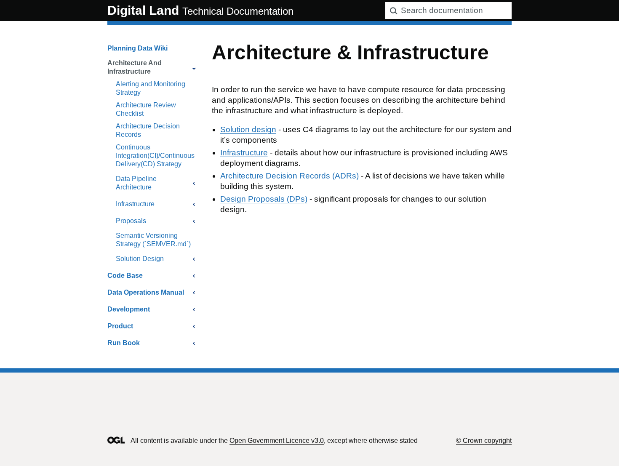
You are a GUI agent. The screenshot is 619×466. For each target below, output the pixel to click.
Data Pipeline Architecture (136, 183)
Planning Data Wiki (137, 48)
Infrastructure (135, 204)
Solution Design (140, 258)
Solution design (248, 129)
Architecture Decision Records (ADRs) (289, 175)
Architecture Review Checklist (146, 109)
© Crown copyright (484, 440)
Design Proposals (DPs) (263, 198)
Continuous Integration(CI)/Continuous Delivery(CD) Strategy (155, 156)
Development (128, 309)
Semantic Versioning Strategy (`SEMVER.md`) (153, 240)
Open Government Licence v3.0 (276, 440)
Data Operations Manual (145, 292)
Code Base (125, 275)
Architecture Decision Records (148, 130)
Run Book (123, 342)
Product (120, 326)
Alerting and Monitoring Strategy (150, 88)
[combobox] (448, 10)
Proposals (131, 220)
